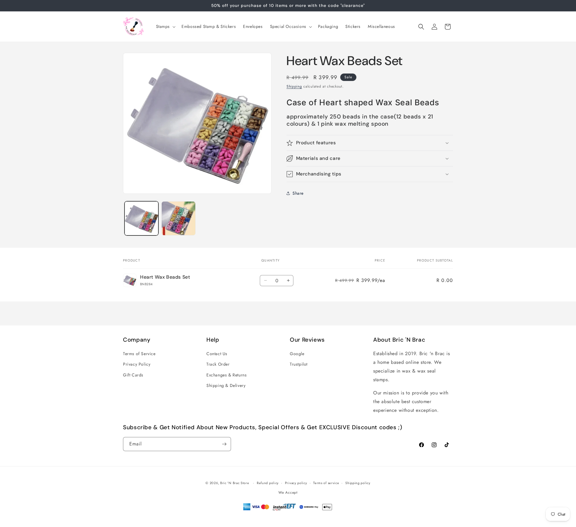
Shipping (294, 86)
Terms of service (326, 483)
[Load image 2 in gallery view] (178, 218)
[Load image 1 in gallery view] (141, 218)
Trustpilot (299, 364)
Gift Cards (133, 375)
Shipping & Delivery (225, 385)
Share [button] (298, 193)
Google (297, 354)
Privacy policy (296, 483)
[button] (165, 26)
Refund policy (268, 483)
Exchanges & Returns (226, 375)
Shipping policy (357, 483)
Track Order (218, 364)
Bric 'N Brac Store (234, 483)
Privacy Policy (136, 364)
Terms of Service (139, 354)
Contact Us (216, 354)
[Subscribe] (224, 444)
